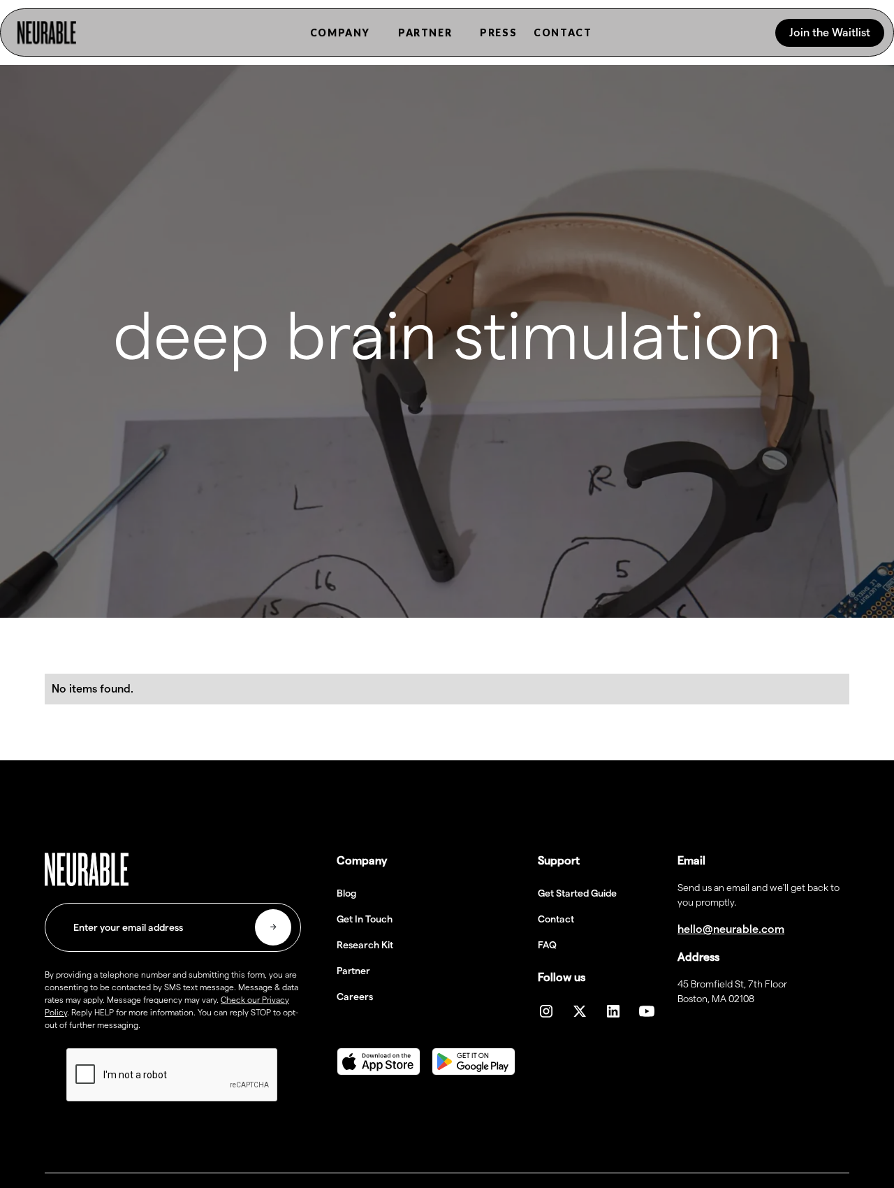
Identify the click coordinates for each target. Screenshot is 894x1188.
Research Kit (365, 944)
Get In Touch (365, 919)
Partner (353, 970)
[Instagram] (546, 1011)
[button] (340, 32)
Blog (346, 893)
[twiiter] (579, 1011)
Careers (355, 996)
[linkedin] (613, 1011)
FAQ (547, 944)
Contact (556, 919)
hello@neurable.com (730, 929)
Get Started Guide (577, 893)
